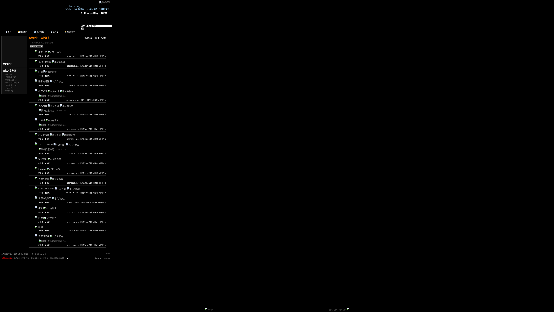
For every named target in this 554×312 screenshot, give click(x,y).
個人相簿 (40, 32)
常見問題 (25, 258)
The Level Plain (45, 144)
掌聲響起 (42, 159)
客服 (62, 258)
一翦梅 (41, 120)
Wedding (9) (10, 74)
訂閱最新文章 (104, 9)
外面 (40, 71)
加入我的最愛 (92, 9)
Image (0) (9, 91)
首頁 (9, 32)
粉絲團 (210, 310)
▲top (108, 254)
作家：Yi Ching (74, 6)
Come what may (46, 188)
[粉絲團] (206, 309)
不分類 (40, 56)
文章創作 (24, 32)
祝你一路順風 (44, 62)
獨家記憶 (42, 91)
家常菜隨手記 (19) (12, 83)
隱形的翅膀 (43, 81)
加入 (335, 310)
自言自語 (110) (11, 85)
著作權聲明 (44, 258)
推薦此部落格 (79, 9)
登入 (331, 310)
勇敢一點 (42, 52)
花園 (40, 227)
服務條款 (34, 258)
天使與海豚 (43, 236)
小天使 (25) (9, 88)
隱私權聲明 (54, 258)
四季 (40, 218)
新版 (104, 13)
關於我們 (17, 258)
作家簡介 (71, 32)
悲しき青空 (43, 134)
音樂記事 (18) (10, 77)
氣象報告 (42, 105)
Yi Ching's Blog (89, 13)
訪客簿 (55, 32)
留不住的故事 (44, 198)
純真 (40, 208)
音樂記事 (45, 37)
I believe (42, 169)
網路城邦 (106, 2)
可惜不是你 (43, 179)
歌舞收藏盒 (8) (11, 80)
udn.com (107, 258)
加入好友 (68, 9)
